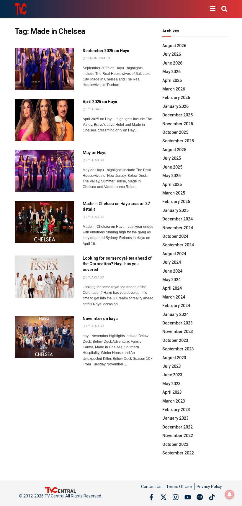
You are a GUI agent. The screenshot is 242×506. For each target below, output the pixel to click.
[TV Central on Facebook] (151, 497)
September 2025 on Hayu (106, 50)
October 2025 (175, 132)
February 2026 (176, 97)
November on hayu (100, 318)
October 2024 (175, 236)
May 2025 (171, 175)
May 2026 (171, 71)
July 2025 (171, 158)
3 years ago (94, 277)
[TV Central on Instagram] (175, 497)
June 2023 (172, 375)
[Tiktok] (211, 497)
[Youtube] (187, 497)
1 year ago (94, 109)
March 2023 (173, 401)
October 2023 (175, 340)
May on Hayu (95, 152)
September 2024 (178, 245)
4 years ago (94, 326)
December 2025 (177, 115)
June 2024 (172, 271)
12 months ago (97, 58)
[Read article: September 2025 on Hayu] (44, 69)
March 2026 (173, 89)
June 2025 (172, 167)
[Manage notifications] (229, 494)
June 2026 (172, 63)
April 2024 (172, 288)
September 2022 (178, 453)
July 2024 (171, 262)
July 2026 (171, 54)
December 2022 (177, 427)
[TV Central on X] (163, 497)
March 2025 (173, 193)
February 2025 (176, 201)
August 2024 (174, 253)
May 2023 (171, 383)
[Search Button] (224, 9)
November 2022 (177, 435)
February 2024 (176, 305)
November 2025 (177, 123)
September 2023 (178, 349)
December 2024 (177, 219)
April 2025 (172, 184)
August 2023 (174, 357)
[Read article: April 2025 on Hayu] (44, 120)
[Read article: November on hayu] (44, 337)
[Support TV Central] (60, 489)
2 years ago (94, 160)
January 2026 (175, 106)
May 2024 (171, 279)
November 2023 (177, 331)
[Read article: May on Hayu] (44, 171)
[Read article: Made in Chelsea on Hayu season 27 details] (44, 222)
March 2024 (173, 297)
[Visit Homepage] (21, 9)
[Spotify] (199, 497)
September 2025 (178, 141)
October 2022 (175, 444)
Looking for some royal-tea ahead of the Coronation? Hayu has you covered (117, 264)
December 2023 (177, 323)
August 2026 (174, 45)
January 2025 (175, 210)
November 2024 (177, 227)
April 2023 (172, 392)
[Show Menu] (212, 9)
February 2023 (176, 409)
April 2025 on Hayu (100, 101)
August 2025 (174, 149)
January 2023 (175, 418)
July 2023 (171, 366)
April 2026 (172, 80)
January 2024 (175, 314)
